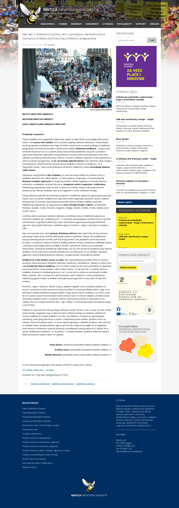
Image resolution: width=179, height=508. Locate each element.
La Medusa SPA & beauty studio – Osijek (136, 158)
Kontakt (141, 23)
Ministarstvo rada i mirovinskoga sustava (40, 425)
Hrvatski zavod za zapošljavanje (36, 438)
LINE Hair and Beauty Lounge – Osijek (135, 119)
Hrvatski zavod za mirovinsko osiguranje (40, 446)
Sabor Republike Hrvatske (34, 408)
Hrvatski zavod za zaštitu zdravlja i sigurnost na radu (46, 450)
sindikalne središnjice (85, 383)
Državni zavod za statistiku (34, 458)
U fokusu (108, 23)
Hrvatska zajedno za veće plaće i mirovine (132, 182)
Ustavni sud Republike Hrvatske (36, 421)
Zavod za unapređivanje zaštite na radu (40, 454)
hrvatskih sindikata (70, 11)
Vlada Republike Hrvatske (33, 412)
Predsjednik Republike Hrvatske (36, 417)
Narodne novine (29, 467)
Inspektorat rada (29, 429)
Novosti (50, 45)
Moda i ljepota (124, 234)
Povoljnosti (124, 23)
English (154, 23)
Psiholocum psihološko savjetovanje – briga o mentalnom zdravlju (135, 98)
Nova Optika (122, 139)
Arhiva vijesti (124, 202)
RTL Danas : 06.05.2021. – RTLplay (38, 370)
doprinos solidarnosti (40, 383)
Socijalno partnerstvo (32, 433)
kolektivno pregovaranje (63, 383)
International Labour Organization (37, 463)
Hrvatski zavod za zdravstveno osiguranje (40, 442)
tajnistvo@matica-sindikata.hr (129, 451)
